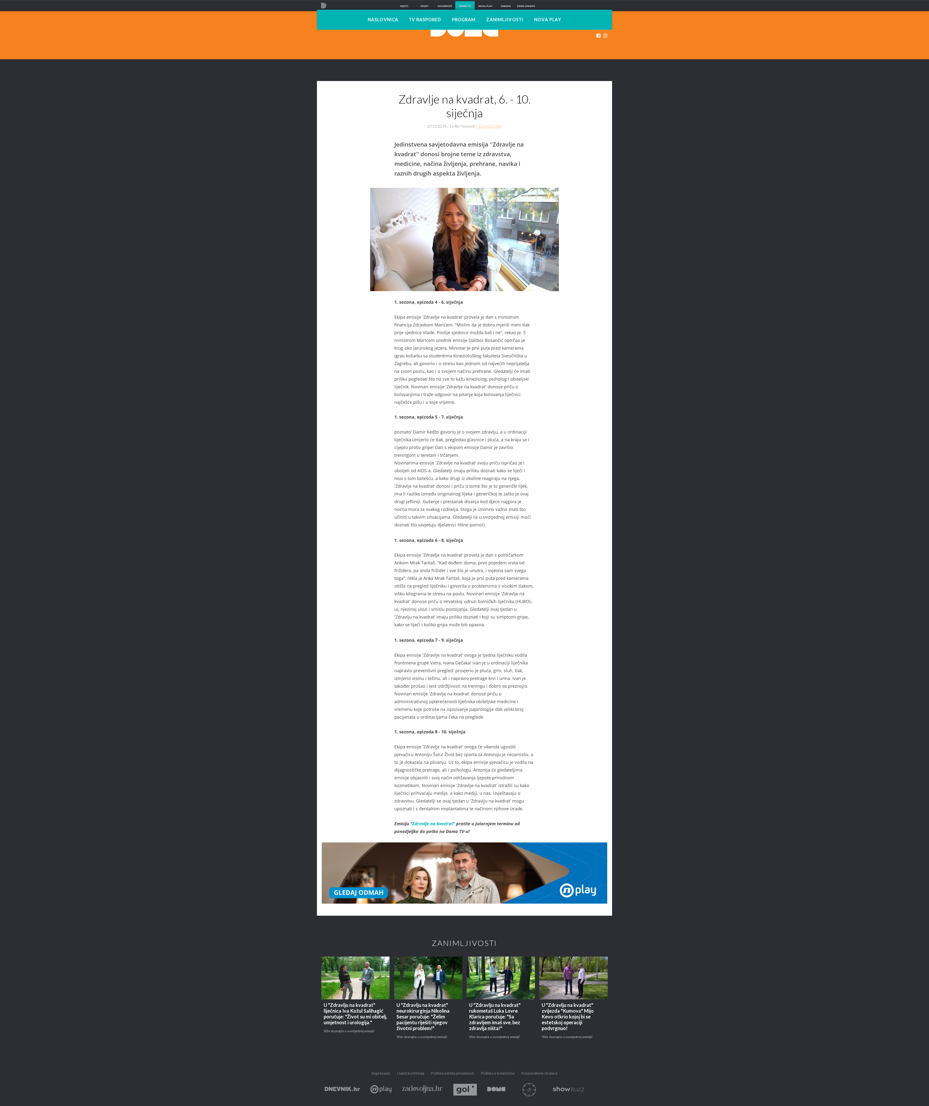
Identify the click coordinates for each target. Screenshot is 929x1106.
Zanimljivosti (505, 19)
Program (464, 19)
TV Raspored (425, 19)
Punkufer (529, 1089)
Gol (465, 1089)
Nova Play (547, 19)
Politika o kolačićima (498, 1073)
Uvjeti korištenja (410, 1073)
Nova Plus (380, 1089)
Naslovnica (383, 19)
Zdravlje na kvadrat (432, 823)
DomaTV (496, 1089)
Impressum (381, 1073)
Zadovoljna (422, 1089)
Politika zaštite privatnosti (452, 1073)
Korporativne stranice (539, 1073)
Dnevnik (342, 1089)
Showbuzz (568, 1089)
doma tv (465, 6)
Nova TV (323, 5)
